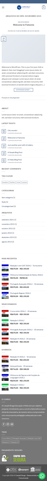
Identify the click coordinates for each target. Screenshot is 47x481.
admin (37, 31)
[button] (3, 7)
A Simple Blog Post (15, 152)
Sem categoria (7, 197)
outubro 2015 (7, 228)
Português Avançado (19, 438)
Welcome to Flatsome (23, 24)
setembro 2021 (8, 220)
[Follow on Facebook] (4, 424)
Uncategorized (23, 22)
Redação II (5, 442)
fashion (12, 182)
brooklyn (5, 182)
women (24, 182)
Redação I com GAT (34, 438)
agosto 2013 (7, 242)
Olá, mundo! (12, 130)
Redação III (15, 442)
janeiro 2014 (7, 233)
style (18, 182)
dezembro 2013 (8, 237)
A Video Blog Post (15, 160)
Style (4, 202)
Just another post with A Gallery (20, 145)
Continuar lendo (23, 90)
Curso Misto (6, 438)
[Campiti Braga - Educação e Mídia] (23, 7)
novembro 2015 (8, 224)
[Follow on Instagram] (8, 424)
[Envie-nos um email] (12, 424)
